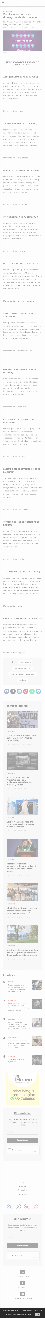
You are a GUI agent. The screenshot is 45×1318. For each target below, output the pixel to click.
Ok (38, 1314)
